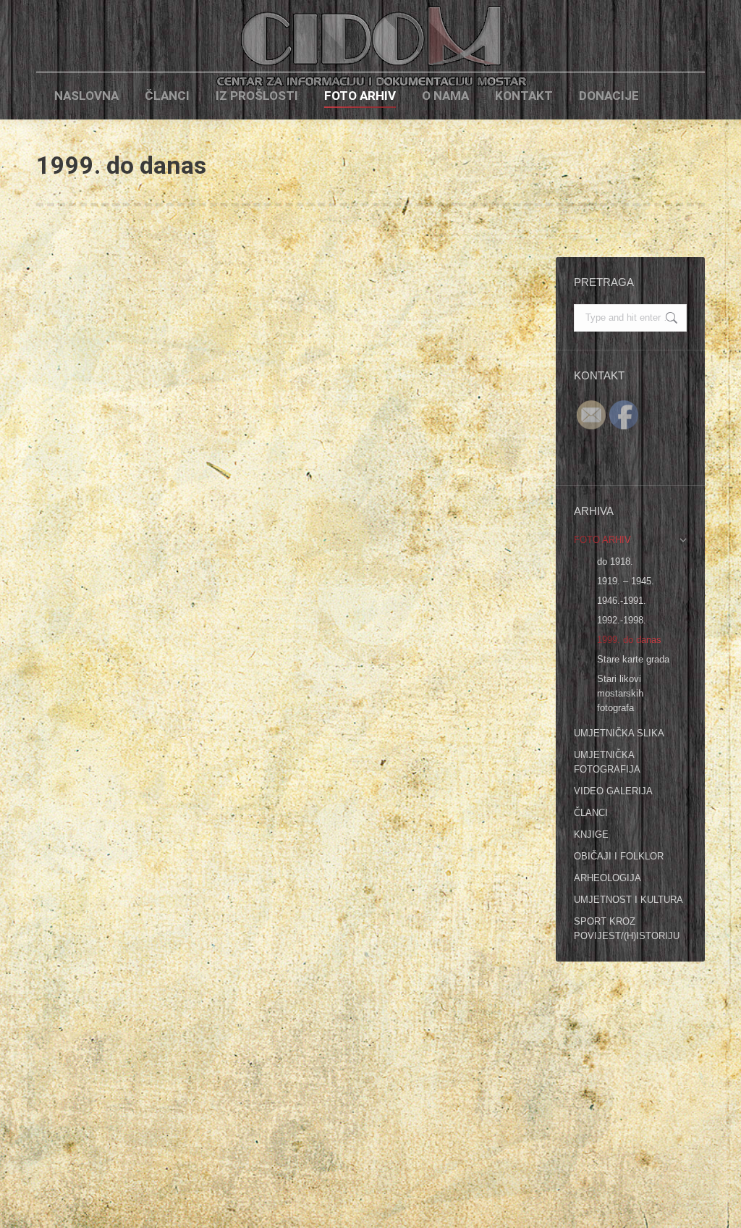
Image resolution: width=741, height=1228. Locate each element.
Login (677, 96)
